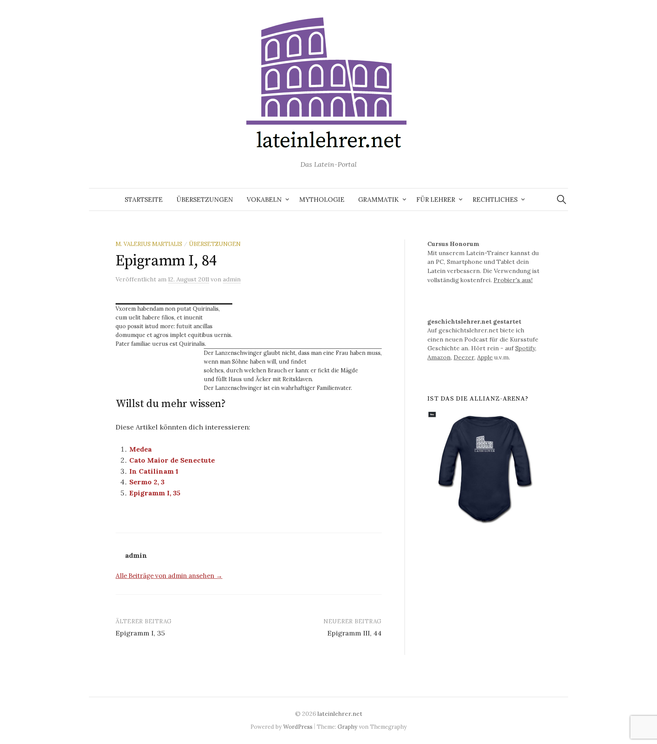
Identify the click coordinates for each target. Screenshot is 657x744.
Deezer (464, 357)
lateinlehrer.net (339, 713)
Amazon (439, 357)
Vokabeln (264, 199)
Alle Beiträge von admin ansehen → (169, 576)
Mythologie (321, 199)
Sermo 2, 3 (147, 481)
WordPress (298, 726)
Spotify (525, 348)
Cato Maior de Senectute (172, 460)
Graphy (347, 726)
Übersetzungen (204, 199)
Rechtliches (495, 199)
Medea (140, 449)
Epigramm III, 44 (354, 633)
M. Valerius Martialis (149, 243)
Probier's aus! (513, 280)
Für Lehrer (435, 199)
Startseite (144, 199)
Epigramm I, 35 (154, 493)
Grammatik (378, 199)
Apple (485, 357)
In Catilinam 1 (153, 471)
